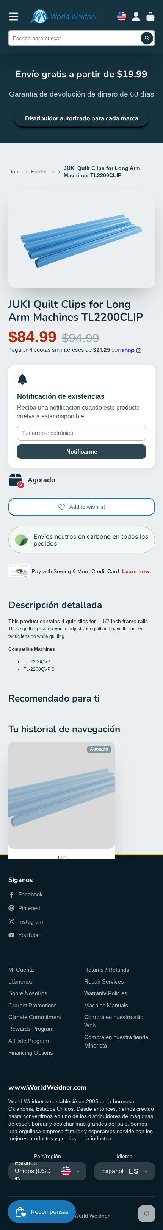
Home (15, 171)
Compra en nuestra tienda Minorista (116, 1041)
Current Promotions (32, 1005)
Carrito (150, 16)
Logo (64, 16)
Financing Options (30, 1052)
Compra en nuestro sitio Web (113, 1021)
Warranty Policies (105, 993)
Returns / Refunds (106, 970)
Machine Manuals (106, 1005)
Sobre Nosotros (27, 993)
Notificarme (81, 451)
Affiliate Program (28, 1041)
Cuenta (136, 16)
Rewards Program (31, 1029)
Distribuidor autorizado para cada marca (81, 118)
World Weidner (92, 1216)
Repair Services (104, 981)
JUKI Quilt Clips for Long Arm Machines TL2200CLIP (61, 828)
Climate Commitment (34, 1017)
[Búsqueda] (147, 38)
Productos (43, 171)
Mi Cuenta (21, 970)
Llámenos (20, 981)
